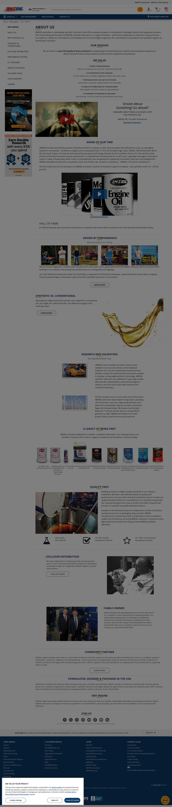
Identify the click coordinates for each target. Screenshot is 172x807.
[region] (43, 791)
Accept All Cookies (72, 800)
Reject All (54, 800)
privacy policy (57, 787)
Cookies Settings (16, 800)
